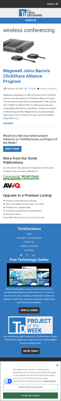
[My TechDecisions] (30, 16)
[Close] (57, 365)
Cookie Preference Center (30, 387)
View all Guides (29, 310)
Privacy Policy (49, 381)
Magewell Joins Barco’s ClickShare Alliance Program (26, 76)
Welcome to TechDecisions (29, 238)
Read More (8, 123)
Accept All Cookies (30, 395)
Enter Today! (30, 351)
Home (29, 234)
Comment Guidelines (29, 246)
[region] (30, 381)
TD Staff (31, 88)
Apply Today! (12, 148)
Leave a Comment (48, 88)
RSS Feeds (29, 250)
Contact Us (29, 242)
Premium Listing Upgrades (32, 217)
